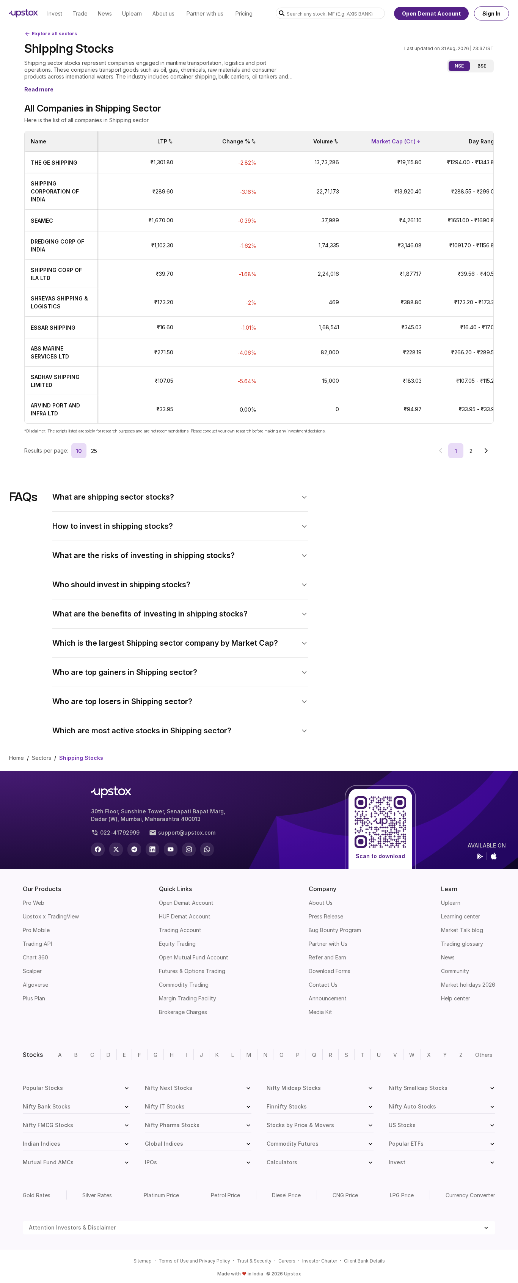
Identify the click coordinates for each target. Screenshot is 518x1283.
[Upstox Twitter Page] (116, 849)
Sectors (41, 758)
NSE (459, 66)
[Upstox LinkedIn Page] (152, 849)
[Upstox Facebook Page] (98, 849)
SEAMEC (42, 220)
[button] (180, 497)
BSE (481, 66)
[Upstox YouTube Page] (170, 849)
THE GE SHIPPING (54, 162)
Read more (38, 89)
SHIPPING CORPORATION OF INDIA (55, 191)
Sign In (491, 13)
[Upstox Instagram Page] (189, 849)
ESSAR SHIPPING (53, 327)
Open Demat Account (431, 13)
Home (16, 758)
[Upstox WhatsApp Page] (207, 849)
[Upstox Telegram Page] (134, 849)
